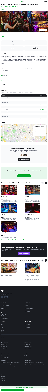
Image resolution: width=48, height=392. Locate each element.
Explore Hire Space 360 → (24, 175)
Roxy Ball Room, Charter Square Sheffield (10, 6)
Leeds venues (15, 364)
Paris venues (3, 376)
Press (2, 328)
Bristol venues (10, 364)
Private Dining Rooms (4, 344)
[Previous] (42, 183)
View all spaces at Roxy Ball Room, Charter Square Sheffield (13, 239)
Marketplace (27, 304)
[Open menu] (2, 1)
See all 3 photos (43, 29)
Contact (2, 330)
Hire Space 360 (3, 302)
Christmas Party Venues (28, 340)
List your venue (27, 309)
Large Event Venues (27, 353)
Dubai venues (3, 378)
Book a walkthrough (4, 309)
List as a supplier (27, 311)
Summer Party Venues (4, 342)
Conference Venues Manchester (30, 362)
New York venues (3, 374)
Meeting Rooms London (28, 346)
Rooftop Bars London (27, 344)
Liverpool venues (9, 366)
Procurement (3, 314)
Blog (2, 324)
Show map (3, 9)
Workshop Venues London (28, 355)
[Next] (46, 183)
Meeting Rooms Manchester (29, 364)
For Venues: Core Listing (29, 308)
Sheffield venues (9, 369)
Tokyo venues (3, 380)
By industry (3, 308)
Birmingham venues (17, 362)
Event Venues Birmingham (29, 366)
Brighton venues (15, 366)
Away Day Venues (4, 346)
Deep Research (27, 302)
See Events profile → (43, 95)
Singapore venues (4, 382)
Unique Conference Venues (5, 340)
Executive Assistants (4, 317)
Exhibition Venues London (5, 353)
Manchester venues (10, 362)
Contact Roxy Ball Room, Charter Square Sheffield (36, 390)
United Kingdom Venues (5, 32)
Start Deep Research (24, 253)
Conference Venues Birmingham (39, 364)
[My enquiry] (46, 1)
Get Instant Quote (12, 390)
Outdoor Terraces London (5, 357)
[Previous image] (2, 190)
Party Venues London (27, 342)
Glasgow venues (3, 366)
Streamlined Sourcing (4, 304)
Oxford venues (3, 369)
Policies (2, 331)
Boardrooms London (27, 348)
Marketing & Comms (4, 318)
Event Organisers (4, 315)
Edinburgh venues (4, 364)
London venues (3, 362)
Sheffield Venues (14, 32)
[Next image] (15, 190)
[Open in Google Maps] (24, 133)
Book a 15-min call (25, 159)
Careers (2, 327)
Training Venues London (5, 348)
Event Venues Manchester (39, 362)
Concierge (26, 305)
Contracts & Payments (5, 305)
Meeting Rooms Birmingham (38, 366)
